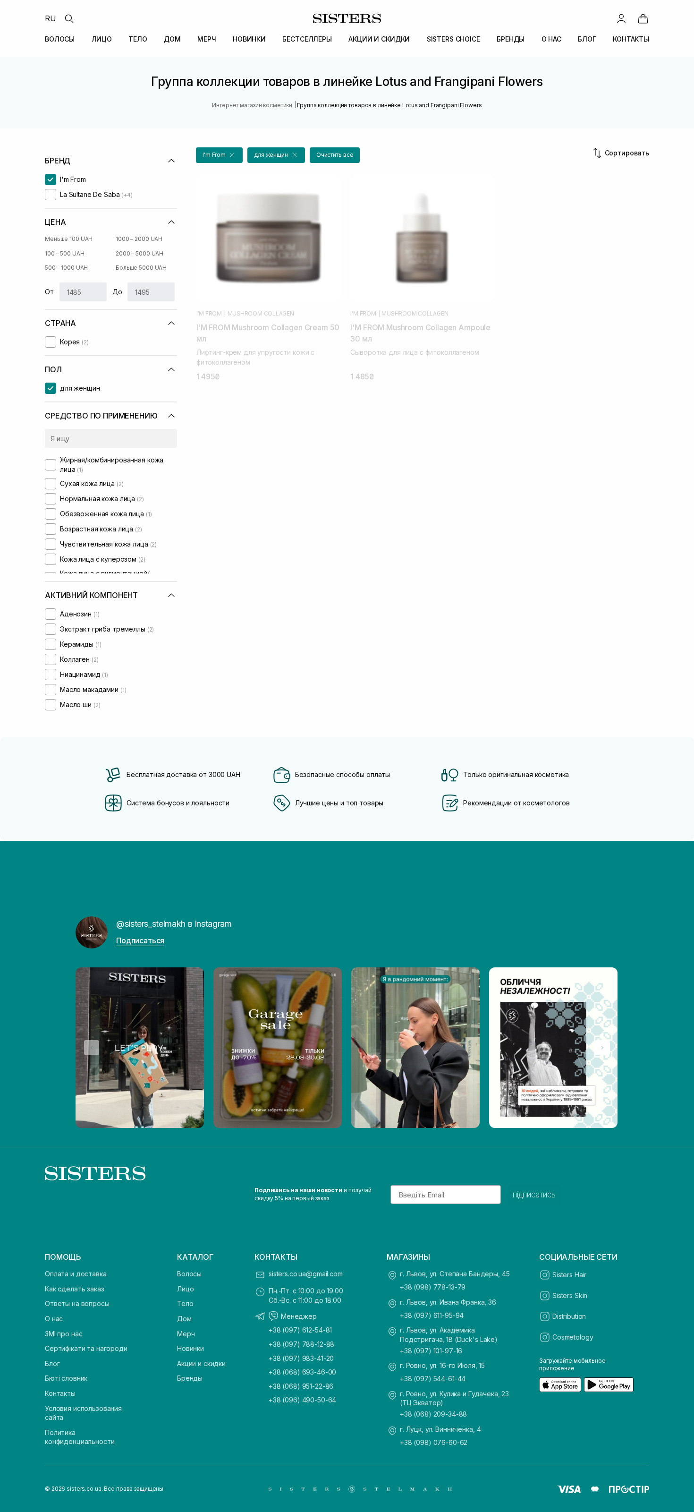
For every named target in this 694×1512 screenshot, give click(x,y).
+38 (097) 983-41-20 (301, 1358)
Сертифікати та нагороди (86, 1348)
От (49, 292)
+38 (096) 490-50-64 (302, 1400)
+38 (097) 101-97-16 (431, 1351)
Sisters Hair (569, 1275)
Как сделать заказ (74, 1289)
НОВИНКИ (249, 39)
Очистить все (335, 154)
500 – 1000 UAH (66, 267)
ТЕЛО (137, 39)
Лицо (185, 1289)
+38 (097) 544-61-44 (432, 1379)
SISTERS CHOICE (453, 39)
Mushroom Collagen (261, 313)
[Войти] (621, 18)
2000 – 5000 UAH (139, 253)
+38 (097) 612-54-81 (300, 1330)
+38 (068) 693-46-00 (302, 1372)
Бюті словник (66, 1378)
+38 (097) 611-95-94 (432, 1315)
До (117, 292)
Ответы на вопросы (77, 1303)
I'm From (209, 313)
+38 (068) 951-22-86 (301, 1386)
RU (50, 18)
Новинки (190, 1348)
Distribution (569, 1316)
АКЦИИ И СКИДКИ (379, 39)
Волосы (189, 1274)
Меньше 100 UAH (69, 238)
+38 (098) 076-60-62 (433, 1442)
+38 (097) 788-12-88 (301, 1344)
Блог (52, 1363)
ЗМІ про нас (63, 1334)
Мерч (186, 1334)
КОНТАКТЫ (631, 39)
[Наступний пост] (602, 1047)
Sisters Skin (569, 1295)
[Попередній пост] (91, 1047)
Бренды (190, 1378)
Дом (184, 1319)
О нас (54, 1319)
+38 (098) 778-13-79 (432, 1287)
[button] (219, 155)
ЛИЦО (102, 39)
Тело (185, 1303)
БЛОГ (587, 39)
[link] (643, 18)
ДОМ (172, 39)
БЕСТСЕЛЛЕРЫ (306, 39)
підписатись (534, 1194)
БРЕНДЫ (511, 39)
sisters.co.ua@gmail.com (306, 1274)
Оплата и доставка (76, 1274)
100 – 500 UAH (64, 253)
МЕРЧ (206, 39)
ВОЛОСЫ (60, 39)
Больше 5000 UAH (141, 267)
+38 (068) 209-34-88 (433, 1414)
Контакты (60, 1393)
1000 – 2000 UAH (139, 238)
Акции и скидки (201, 1363)
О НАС (551, 39)
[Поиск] (69, 18)
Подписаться (140, 940)
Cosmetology (572, 1337)
